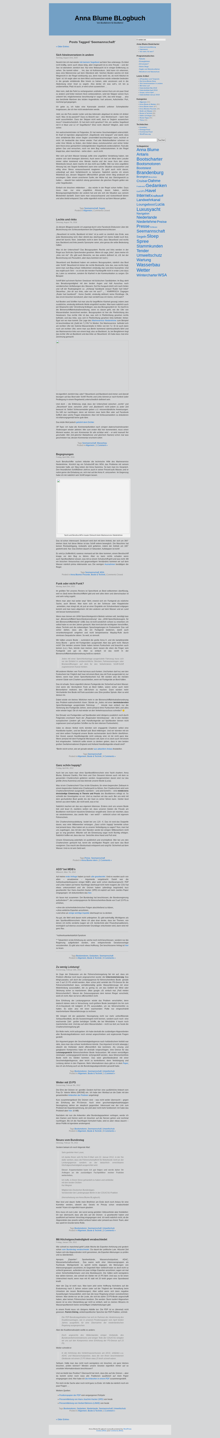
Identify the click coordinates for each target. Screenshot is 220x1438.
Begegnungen (65, 454)
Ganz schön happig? (68, 765)
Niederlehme (146, 222)
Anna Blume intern (89, 860)
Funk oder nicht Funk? (70, 583)
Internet (143, 195)
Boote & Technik (98, 574)
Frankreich (141, 186)
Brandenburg (150, 172)
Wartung (144, 260)
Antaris (142, 154)
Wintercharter (147, 275)
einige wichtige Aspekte (79, 913)
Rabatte (142, 59)
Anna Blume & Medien (147, 104)
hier (89, 893)
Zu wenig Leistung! (67, 967)
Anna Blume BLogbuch (110, 18)
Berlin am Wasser (146, 111)
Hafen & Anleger (146, 115)
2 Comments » (105, 860)
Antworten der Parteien (78, 1095)
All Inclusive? (144, 64)
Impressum (144, 49)
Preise (87, 858)
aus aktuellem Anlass (103, 749)
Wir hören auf (145, 86)
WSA (102, 572)
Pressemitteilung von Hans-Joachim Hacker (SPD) (81, 1399)
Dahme (154, 180)
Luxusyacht (148, 209)
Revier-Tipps (144, 118)
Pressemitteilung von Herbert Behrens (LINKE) (79, 1403)
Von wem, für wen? (147, 51)
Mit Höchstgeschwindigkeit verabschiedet (81, 1239)
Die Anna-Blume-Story (148, 81)
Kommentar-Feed (146, 132)
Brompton (142, 176)
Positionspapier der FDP (70, 1395)
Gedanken (94, 956)
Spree (143, 241)
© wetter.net (141, 40)
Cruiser (142, 181)
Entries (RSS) (101, 1431)
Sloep (153, 236)
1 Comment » (102, 445)
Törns (142, 120)
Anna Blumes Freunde (80, 574)
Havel (150, 190)
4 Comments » (109, 756)
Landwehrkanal (148, 200)
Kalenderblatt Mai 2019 (148, 88)
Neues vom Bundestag (70, 1140)
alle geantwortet (98, 876)
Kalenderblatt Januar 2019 (150, 95)
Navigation (143, 213)
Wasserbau (102, 443)
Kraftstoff (157, 196)
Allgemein (87, 210)
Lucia (159, 204)
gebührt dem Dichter (85, 422)
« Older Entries (62, 46)
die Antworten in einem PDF (97, 1379)
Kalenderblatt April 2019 (149, 90)
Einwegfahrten (144, 61)
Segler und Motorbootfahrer (149, 69)
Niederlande (92, 1408)
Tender (143, 250)
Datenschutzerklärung (148, 47)
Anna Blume (148, 149)
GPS (142, 191)
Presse (143, 226)
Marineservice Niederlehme (104, 320)
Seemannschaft (91, 208)
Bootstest (144, 168)
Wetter (143, 270)
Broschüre (153, 177)
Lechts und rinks (66, 219)
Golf (138, 191)
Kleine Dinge (144, 66)
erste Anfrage (71, 876)
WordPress (127, 1429)
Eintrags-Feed (145, 129)
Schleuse (153, 227)
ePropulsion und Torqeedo (149, 79)
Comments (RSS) (116, 1431)
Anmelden (143, 127)
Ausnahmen (110, 564)
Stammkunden (150, 246)
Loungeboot (146, 204)
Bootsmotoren (82, 956)
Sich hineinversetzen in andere (75, 55)
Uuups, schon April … (148, 92)
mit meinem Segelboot (89, 62)
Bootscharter (150, 159)
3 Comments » (109, 958)
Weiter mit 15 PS (66, 1082)
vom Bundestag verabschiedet (75, 1249)
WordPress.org (145, 134)
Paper (125, 1063)
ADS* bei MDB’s (66, 869)
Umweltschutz (108, 1071)
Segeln (102, 208)
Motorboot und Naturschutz (149, 72)
